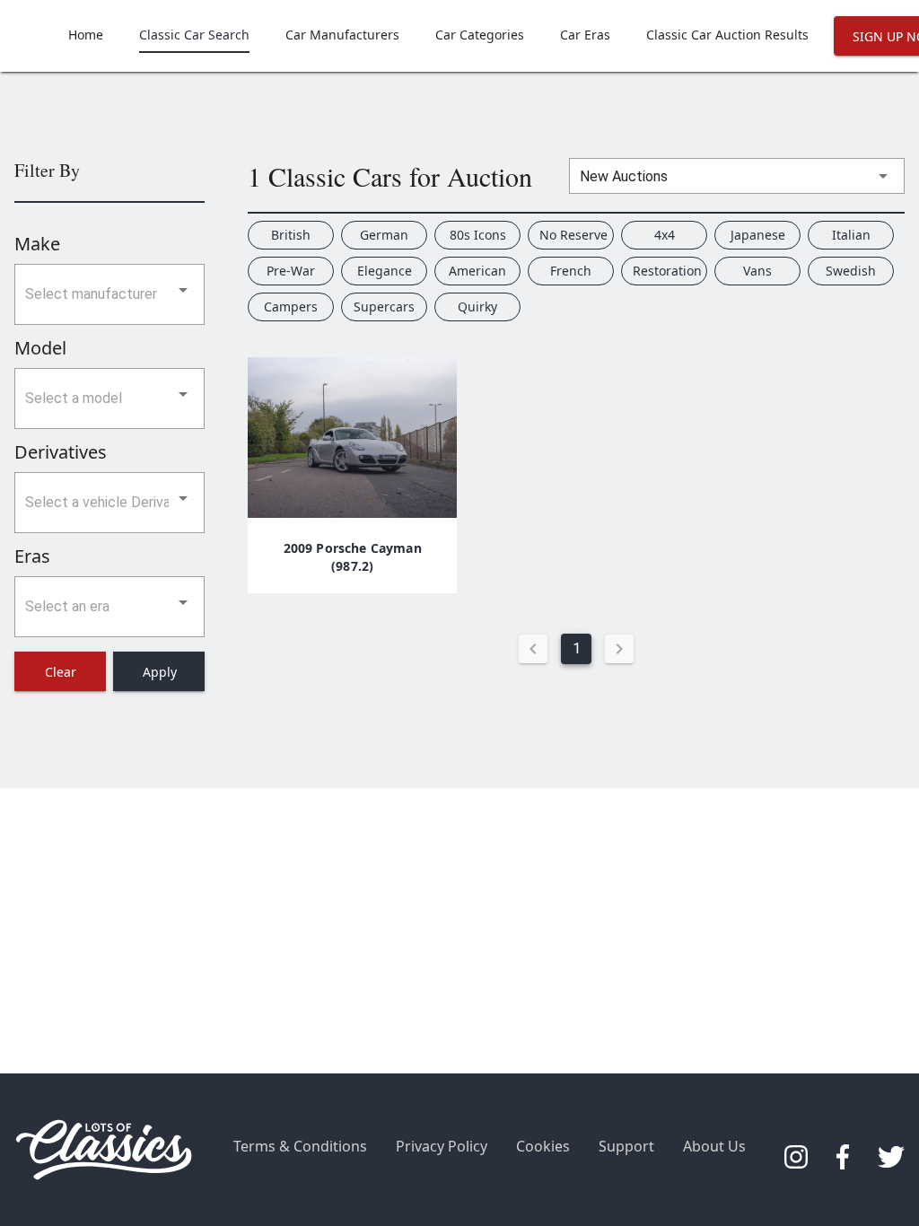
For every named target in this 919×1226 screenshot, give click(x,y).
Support (626, 1146)
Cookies (543, 1146)
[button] (109, 294)
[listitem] (86, 35)
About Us (714, 1146)
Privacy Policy (441, 1146)
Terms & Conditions (300, 1146)
